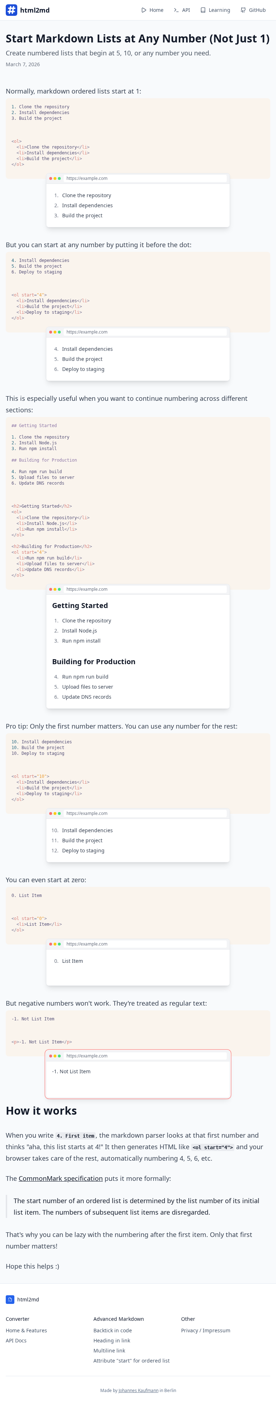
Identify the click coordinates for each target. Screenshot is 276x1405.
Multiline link (109, 1350)
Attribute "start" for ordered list (131, 1360)
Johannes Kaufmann (138, 1390)
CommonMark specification (61, 1178)
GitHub (257, 9)
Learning (219, 9)
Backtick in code (112, 1330)
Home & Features (26, 1330)
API (186, 9)
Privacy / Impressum (205, 1330)
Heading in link (111, 1340)
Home (157, 9)
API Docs (16, 1340)
